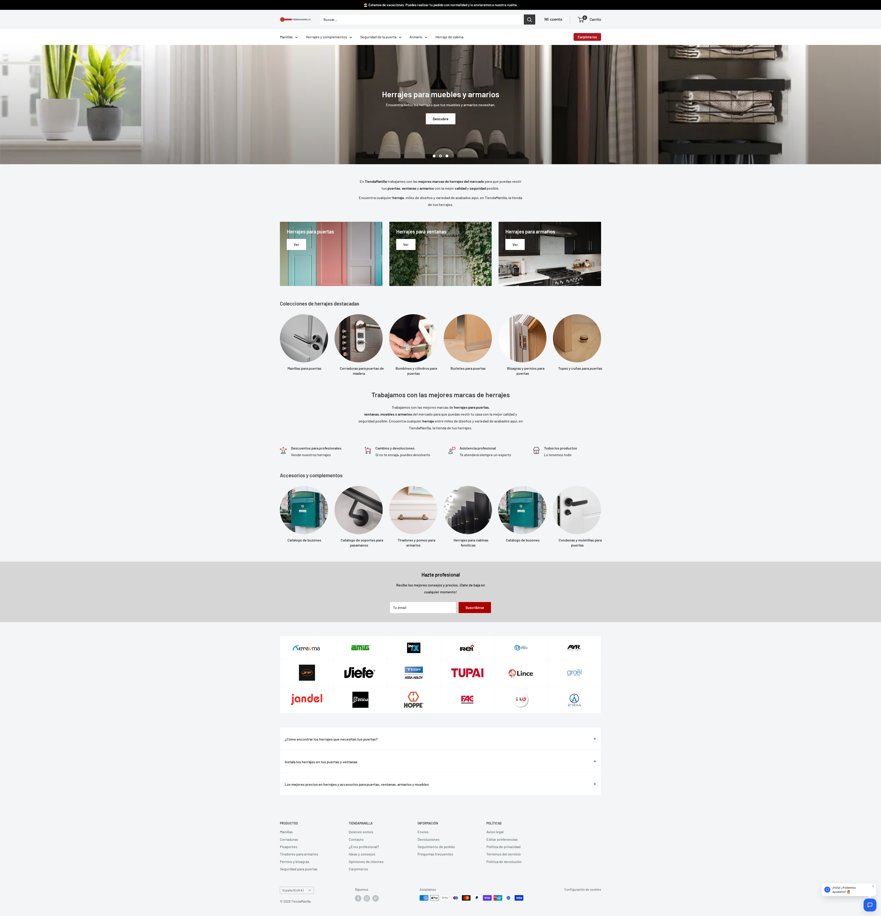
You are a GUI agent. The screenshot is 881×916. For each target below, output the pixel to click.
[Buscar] (529, 19)
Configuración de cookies (582, 889)
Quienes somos (361, 832)
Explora (441, 119)
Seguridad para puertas (299, 869)
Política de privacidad (503, 846)
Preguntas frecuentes (435, 854)
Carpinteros (587, 37)
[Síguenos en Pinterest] (375, 898)
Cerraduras (289, 839)
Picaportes (288, 846)
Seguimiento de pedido (436, 846)
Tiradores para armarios (299, 854)
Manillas (286, 37)
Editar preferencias (502, 839)
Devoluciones (429, 839)
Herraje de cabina (449, 37)
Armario (416, 37)
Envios (423, 832)
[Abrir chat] (870, 905)
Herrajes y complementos (326, 37)
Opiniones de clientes (366, 861)
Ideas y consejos (362, 854)
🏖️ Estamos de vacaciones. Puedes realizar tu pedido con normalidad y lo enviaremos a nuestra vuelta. (440, 5)
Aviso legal (495, 832)
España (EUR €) (293, 890)
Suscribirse (475, 607)
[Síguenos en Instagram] (367, 898)
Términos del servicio (503, 854)
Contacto (356, 839)
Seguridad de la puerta (378, 37)
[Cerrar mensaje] (873, 886)
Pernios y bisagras (294, 861)
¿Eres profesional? (364, 846)
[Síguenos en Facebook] (358, 898)
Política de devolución (504, 861)
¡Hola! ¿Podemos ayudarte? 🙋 (844, 889)
